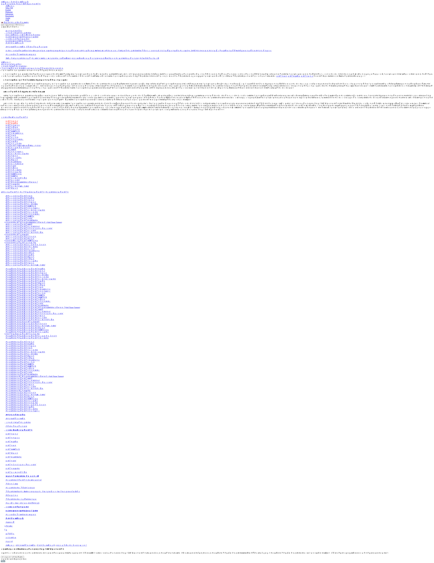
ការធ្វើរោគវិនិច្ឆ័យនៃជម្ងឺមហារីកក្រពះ (25, 293)
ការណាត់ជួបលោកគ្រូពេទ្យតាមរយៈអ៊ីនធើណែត (51, 58)
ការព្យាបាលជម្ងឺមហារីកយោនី (19, 378)
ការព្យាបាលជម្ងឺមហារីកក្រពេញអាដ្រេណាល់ (25, 395)
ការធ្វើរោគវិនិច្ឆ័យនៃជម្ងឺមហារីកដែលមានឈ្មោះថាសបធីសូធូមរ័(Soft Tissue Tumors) (42, 307)
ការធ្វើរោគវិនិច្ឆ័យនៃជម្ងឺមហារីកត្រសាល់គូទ (28, 312)
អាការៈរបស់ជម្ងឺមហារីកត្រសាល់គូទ (22, 226)
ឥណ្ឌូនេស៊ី (9, 522)
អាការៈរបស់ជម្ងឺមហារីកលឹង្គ (19, 259)
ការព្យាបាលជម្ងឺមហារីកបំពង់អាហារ (22, 370)
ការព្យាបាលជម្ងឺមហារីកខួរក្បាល (21, 350)
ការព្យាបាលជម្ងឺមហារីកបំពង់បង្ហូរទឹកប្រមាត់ (28, 382)
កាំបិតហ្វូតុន (11, 495)
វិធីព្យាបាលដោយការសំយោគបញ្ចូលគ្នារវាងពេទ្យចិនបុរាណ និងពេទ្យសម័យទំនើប (42, 492)
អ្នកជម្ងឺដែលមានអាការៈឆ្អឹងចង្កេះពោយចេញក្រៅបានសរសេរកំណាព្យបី (94, 51)
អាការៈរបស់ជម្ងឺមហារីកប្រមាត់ (20, 230)
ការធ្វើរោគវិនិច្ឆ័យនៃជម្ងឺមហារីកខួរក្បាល (27, 277)
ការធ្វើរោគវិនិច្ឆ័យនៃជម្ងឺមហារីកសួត (24, 287)
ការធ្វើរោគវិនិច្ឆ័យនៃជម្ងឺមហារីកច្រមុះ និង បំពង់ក (31, 336)
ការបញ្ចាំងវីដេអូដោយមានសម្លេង (20, 54)
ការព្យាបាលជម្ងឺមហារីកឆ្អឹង (19, 407)
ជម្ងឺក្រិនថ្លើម (220, 51)
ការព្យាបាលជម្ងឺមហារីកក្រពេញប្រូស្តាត (25, 352)
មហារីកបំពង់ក (12, 129)
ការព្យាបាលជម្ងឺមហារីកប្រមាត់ (20, 386)
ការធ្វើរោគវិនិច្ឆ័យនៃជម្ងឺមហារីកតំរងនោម (27, 338)
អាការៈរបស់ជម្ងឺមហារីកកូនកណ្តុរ (22, 208)
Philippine (9, 12)
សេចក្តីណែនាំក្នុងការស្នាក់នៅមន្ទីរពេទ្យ (119, 58)
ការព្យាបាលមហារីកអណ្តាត (18, 391)
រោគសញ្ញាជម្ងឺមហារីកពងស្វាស (20, 243)
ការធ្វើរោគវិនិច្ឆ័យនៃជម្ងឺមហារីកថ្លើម (25, 269)
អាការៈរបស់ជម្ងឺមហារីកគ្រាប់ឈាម (21, 204)
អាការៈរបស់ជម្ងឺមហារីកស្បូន (19, 263)
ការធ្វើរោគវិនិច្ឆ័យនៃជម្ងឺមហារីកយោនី (24, 309)
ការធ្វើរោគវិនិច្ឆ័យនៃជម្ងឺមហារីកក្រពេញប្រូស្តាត (30, 279)
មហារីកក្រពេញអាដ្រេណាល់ (17, 186)
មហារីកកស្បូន (12, 125)
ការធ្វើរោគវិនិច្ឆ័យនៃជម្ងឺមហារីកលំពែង (25, 299)
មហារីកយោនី (10, 150)
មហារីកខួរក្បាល (13, 143)
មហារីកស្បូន (11, 156)
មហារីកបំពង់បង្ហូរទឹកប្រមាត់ (20, 465)
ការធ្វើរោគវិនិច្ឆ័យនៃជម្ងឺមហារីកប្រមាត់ (26, 318)
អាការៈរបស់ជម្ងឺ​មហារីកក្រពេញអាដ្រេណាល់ (25, 265)
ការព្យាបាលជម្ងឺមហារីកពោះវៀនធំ (20, 366)
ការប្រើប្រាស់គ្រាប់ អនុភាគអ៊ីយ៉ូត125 (22, 503)
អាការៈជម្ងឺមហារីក (10, 192)
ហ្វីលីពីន (9, 534)
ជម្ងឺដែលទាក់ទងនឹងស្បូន (259, 51)
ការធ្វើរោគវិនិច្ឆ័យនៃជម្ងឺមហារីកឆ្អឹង (25, 281)
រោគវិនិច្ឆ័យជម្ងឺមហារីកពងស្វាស (22, 334)
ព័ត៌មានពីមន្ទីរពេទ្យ (36, 47)
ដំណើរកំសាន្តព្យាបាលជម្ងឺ (18, 58)
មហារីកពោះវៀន (11, 176)
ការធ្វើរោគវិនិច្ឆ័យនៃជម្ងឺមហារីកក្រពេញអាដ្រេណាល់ (30, 326)
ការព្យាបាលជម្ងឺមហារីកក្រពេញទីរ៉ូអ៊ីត (24, 389)
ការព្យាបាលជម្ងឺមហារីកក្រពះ (19, 362)
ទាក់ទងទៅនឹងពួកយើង (15, 47)
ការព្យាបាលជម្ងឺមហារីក (57, 192)
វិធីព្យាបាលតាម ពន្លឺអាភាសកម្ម (21, 499)
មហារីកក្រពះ (11, 137)
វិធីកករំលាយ (11, 484)
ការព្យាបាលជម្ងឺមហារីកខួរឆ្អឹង (21, 401)
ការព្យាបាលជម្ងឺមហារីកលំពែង (19, 368)
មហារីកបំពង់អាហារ (14, 139)
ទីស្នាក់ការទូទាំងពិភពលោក (16, 22)
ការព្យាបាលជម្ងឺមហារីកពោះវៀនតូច (21, 399)
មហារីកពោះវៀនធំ (12, 131)
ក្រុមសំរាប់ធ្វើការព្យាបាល (18, 33)
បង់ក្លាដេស (10, 538)
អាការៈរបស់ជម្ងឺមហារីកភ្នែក (19, 239)
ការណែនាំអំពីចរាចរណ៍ (149, 58)
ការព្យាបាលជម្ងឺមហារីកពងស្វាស (21, 403)
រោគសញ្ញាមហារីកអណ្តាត (17, 234)
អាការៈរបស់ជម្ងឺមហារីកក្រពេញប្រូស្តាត (25, 210)
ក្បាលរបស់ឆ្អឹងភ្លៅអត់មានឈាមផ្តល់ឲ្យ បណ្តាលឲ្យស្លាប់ (33, 51)
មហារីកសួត (281, 76)
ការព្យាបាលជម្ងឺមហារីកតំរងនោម (21, 409)
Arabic (7, 18)
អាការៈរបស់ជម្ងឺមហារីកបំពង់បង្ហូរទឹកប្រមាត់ (28, 228)
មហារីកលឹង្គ (11, 127)
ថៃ (6, 530)
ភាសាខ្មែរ (5, 2)
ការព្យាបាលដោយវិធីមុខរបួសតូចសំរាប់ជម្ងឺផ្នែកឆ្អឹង (153, 51)
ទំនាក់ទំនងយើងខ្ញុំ (19, 2)
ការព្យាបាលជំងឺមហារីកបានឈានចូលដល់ (23, 480)
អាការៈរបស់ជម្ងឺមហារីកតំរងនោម (21, 247)
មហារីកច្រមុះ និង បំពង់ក (17, 148)
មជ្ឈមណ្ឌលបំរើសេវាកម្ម (18, 41)
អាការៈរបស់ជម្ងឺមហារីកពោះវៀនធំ (20, 206)
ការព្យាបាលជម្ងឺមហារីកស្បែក (19, 356)
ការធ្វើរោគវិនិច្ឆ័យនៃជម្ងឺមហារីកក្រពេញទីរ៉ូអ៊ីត (29, 320)
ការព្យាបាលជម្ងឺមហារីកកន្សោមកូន (22, 360)
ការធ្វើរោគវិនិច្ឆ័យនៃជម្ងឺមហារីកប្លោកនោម (27, 305)
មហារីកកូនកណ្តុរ (14, 152)
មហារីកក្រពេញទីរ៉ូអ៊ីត (16, 178)
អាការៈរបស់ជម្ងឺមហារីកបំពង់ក (20, 237)
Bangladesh (9, 16)
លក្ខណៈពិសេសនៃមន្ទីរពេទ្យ (85, 58)
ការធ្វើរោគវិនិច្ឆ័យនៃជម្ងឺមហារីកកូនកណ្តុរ (28, 291)
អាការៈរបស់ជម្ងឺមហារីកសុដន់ (19, 200)
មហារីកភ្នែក (11, 188)
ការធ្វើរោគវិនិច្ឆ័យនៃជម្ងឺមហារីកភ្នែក (25, 328)
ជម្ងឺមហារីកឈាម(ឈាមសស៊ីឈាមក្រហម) (23, 145)
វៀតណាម (9, 526)
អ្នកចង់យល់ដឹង (13, 31)
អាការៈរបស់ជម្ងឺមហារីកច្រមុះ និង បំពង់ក (25, 245)
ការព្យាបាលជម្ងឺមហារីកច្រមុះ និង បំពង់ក (25, 405)
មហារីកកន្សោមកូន (14, 133)
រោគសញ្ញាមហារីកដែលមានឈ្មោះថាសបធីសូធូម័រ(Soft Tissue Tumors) (33, 222)
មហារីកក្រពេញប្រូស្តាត (17, 154)
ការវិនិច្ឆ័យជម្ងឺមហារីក (32, 192)
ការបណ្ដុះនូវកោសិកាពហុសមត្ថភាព (195, 51)
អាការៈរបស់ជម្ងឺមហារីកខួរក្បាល (21, 212)
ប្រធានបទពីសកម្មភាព (17, 39)
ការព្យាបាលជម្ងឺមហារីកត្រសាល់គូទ (22, 380)
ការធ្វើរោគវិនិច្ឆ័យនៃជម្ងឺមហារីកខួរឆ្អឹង (27, 332)
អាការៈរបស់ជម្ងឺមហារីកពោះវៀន (19, 216)
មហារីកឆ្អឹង (11, 141)
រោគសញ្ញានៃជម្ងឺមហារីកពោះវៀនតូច (21, 241)
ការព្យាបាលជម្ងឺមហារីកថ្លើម (19, 344)
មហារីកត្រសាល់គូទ (14, 164)
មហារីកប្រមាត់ (12, 180)
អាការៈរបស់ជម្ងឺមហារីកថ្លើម (19, 198)
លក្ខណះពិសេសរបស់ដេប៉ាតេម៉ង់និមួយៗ (22, 35)
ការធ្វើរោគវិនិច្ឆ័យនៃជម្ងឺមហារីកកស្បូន (26, 273)
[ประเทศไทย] (2, 22)
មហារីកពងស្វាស (13, 172)
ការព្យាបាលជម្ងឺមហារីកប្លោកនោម (21, 374)
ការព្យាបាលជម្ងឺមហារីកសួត (19, 348)
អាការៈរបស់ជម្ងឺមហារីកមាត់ (19, 218)
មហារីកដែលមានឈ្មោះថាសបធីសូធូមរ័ (21, 182)
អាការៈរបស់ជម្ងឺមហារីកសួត (19, 196)
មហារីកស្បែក (11, 160)
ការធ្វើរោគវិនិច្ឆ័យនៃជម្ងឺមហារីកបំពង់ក (26, 324)
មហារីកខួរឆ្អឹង (13, 158)
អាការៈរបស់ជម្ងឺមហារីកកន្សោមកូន (22, 251)
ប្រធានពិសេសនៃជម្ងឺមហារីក (14, 117)
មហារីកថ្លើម (294, 76)
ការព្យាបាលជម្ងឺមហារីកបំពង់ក (20, 393)
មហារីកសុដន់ (307, 76)
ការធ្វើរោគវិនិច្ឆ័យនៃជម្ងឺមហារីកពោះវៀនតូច (27, 330)
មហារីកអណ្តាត (12, 184)
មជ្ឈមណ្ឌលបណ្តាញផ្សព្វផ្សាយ (21, 37)
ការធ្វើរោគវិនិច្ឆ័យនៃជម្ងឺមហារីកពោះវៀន (25, 295)
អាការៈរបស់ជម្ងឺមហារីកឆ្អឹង (19, 255)
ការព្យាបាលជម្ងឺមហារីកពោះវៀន (19, 364)
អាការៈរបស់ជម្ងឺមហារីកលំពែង (19, 253)
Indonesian (9, 14)
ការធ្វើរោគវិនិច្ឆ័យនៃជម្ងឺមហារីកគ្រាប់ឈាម (27, 275)
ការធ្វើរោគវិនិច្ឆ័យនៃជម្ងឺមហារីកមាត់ (24, 303)
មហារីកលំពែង (11, 168)
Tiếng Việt (9, 8)
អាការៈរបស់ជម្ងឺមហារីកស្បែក (19, 257)
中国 (7, 20)
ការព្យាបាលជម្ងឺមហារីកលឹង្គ (19, 358)
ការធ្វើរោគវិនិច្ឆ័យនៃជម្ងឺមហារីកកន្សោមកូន (28, 289)
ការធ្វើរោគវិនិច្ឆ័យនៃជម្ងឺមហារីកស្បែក (25, 283)
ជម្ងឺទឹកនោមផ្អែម (237, 51)
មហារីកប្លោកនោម (13, 162)
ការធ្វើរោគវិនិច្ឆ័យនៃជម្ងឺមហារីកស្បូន (25, 316)
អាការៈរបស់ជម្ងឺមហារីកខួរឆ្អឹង (21, 261)
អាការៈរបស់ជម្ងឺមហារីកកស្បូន (20, 202)
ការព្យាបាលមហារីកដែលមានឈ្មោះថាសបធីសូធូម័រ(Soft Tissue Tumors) (34, 376)
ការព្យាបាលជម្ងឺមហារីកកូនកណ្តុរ (22, 411)
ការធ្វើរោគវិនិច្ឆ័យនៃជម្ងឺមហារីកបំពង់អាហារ (28, 301)
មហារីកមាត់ (10, 166)
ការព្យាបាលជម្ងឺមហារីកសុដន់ (19, 342)
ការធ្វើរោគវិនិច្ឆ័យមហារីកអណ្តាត (22, 322)
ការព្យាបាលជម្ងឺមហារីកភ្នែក (19, 397)
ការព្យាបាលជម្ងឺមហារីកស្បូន (19, 384)
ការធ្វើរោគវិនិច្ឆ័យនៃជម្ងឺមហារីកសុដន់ (25, 271)
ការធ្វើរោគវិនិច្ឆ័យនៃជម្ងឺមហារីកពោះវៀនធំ (26, 297)
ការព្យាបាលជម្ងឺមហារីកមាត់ (19, 372)
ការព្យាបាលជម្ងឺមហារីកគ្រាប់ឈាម (21, 354)
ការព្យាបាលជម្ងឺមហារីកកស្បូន (20, 346)
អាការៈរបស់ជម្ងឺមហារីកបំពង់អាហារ (22, 214)
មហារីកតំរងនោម (13, 170)
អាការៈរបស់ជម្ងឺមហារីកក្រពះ (19, 249)
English (8, 10)
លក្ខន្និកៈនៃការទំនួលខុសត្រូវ (71, 545)
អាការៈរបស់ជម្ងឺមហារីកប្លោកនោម (21, 220)
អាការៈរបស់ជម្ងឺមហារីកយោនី (19, 224)
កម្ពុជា (9, 541)
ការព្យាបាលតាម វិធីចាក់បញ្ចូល (20, 488)
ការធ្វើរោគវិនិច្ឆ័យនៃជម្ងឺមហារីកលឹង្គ (25, 285)
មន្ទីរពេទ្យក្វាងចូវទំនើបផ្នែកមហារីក (21, 4)
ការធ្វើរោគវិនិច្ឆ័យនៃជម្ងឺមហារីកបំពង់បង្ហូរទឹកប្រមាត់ (34, 314)
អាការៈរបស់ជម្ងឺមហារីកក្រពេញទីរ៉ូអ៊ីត (24, 232)
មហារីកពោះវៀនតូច (13, 174)
